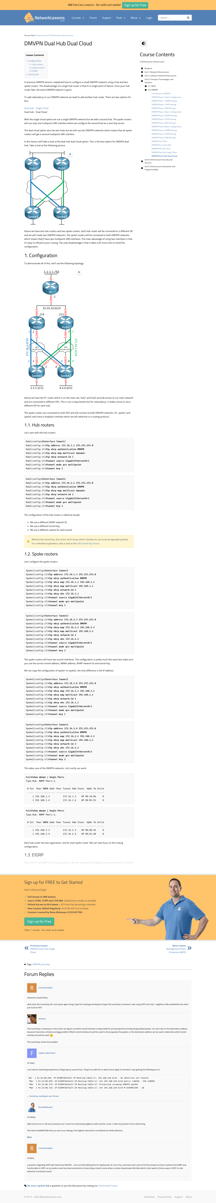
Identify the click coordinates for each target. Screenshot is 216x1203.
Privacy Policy (165, 1196)
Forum (93, 18)
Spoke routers (38, 67)
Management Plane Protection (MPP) (176, 949)
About (134, 18)
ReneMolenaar (45, 1107)
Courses (76, 18)
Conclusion (33, 74)
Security (46, 964)
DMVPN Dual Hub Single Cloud (42, 949)
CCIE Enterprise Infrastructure (61, 35)
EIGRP (35, 71)
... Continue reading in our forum (43, 1096)
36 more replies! (36, 1185)
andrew (42, 1018)
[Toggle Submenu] (142, 68)
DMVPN (36, 964)
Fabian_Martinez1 (46, 1053)
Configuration (34, 60)
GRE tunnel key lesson (88, 543)
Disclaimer (149, 1196)
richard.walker (45, 987)
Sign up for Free (39, 921)
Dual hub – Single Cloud (36, 108)
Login (149, 18)
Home (38, 35)
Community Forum (108, 1185)
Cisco (44, 35)
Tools (119, 18)
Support (106, 18)
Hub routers (37, 64)
